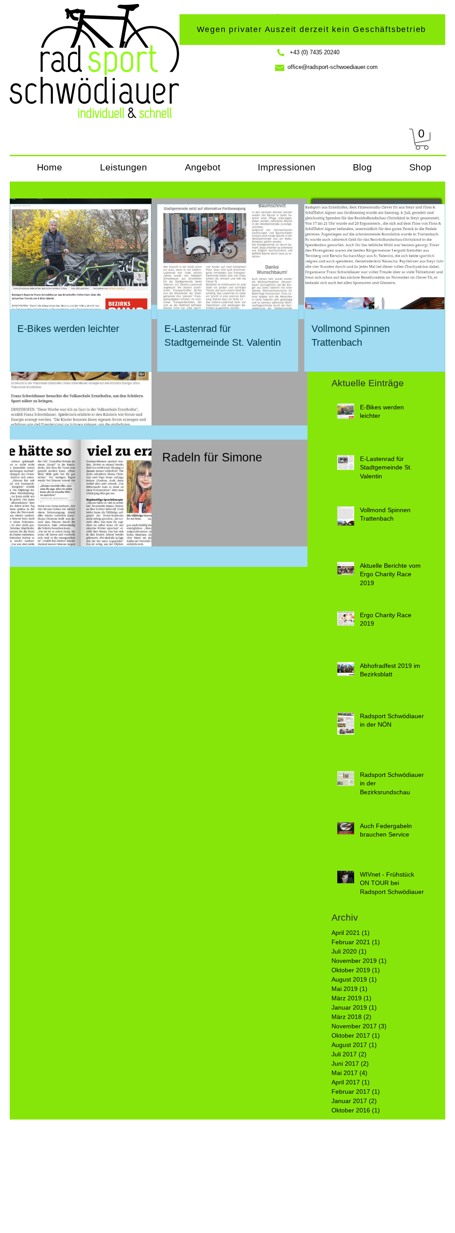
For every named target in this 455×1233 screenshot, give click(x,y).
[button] (422, 139)
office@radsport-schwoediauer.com (332, 67)
